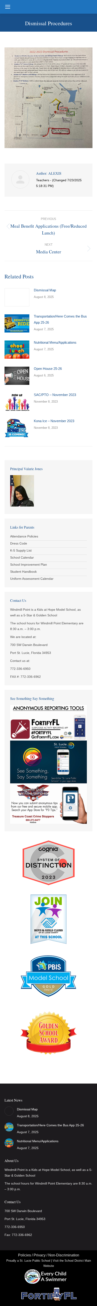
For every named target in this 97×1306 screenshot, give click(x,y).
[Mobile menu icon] (8, 7)
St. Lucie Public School (35, 1260)
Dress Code (18, 543)
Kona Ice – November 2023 (54, 421)
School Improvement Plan (28, 564)
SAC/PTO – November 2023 (55, 395)
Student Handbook (23, 571)
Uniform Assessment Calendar (31, 578)
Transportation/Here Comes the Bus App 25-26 (60, 319)
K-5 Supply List (21, 550)
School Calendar (22, 557)
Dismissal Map (45, 290)
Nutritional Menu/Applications (55, 342)
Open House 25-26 (48, 369)
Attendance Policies (24, 536)
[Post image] (17, 297)
